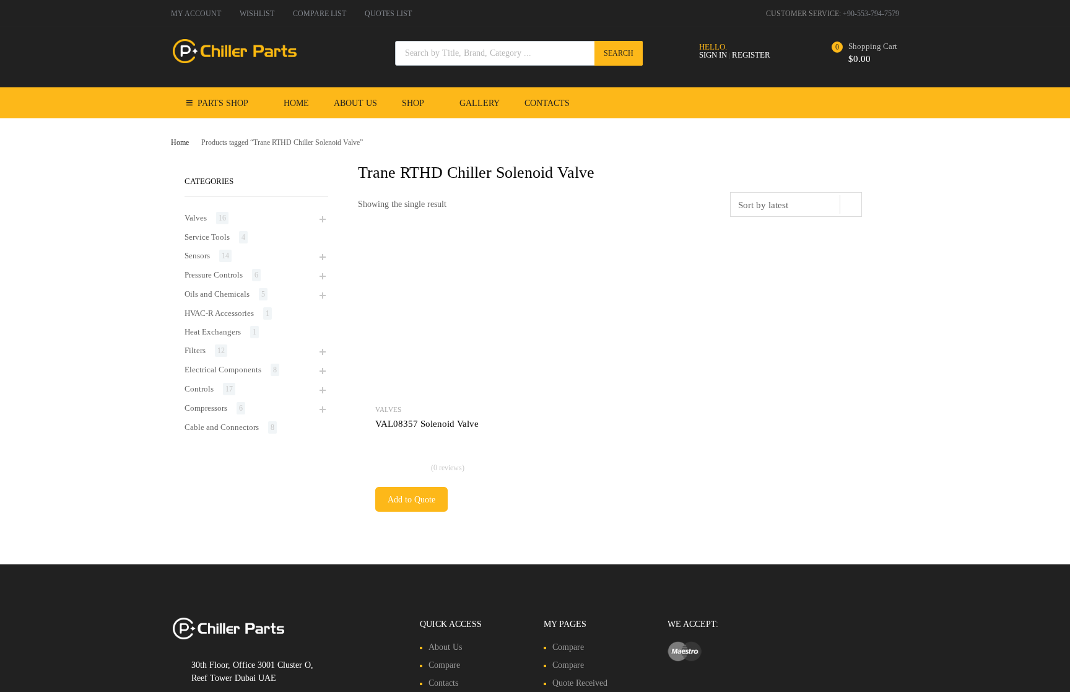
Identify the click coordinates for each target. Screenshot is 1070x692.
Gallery (479, 103)
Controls (199, 388)
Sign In (713, 54)
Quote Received (579, 683)
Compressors (206, 408)
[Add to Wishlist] (506, 257)
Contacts (547, 103)
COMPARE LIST (319, 13)
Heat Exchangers (213, 331)
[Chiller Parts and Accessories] (235, 60)
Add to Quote (411, 499)
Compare (444, 665)
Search (618, 53)
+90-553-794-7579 (871, 13)
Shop (413, 103)
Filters (195, 350)
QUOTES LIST (388, 13)
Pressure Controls (214, 274)
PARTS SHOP (223, 103)
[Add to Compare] (506, 278)
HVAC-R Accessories (219, 313)
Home (296, 103)
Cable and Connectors (222, 427)
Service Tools (207, 237)
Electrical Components (223, 369)
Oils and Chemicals (217, 294)
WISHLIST (257, 13)
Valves (388, 409)
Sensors (197, 255)
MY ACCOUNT (196, 13)
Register (751, 54)
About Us (355, 103)
